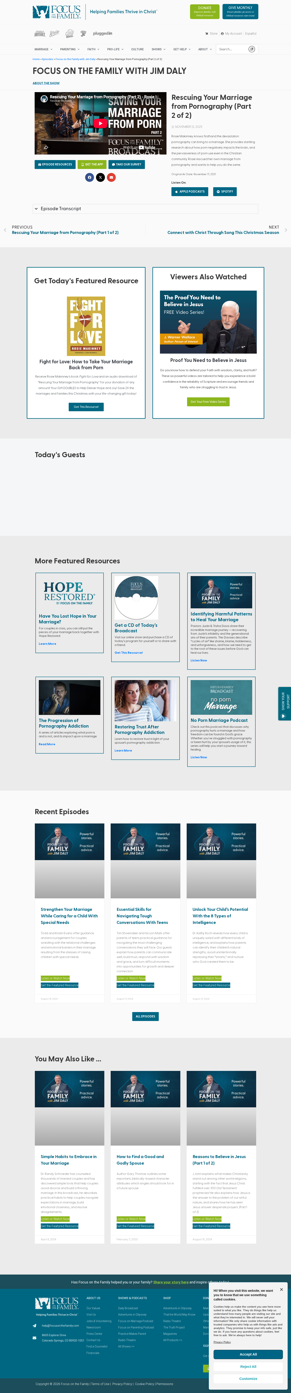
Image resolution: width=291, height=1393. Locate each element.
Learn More (47, 643)
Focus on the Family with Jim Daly (75, 59)
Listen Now (199, 660)
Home (36, 59)
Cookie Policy (144, 1384)
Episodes (47, 59)
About (203, 49)
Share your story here (171, 1282)
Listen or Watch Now (55, 978)
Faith (91, 49)
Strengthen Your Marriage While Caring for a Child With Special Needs (69, 916)
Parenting (68, 49)
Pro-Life (113, 49)
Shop (167, 1298)
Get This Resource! (86, 406)
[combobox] (231, 49)
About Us (93, 1298)
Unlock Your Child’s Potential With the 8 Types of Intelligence (220, 916)
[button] (89, 177)
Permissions (164, 1384)
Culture (137, 49)
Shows (157, 49)
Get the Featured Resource (59, 985)
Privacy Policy (122, 1384)
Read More (47, 744)
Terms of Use (100, 1384)
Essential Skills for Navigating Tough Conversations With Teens (142, 916)
